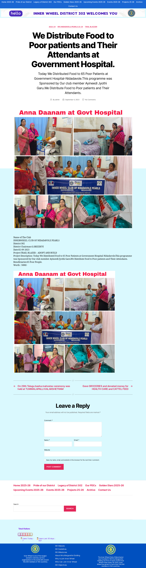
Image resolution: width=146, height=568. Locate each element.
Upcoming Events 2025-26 (94, 2)
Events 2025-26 (113, 2)
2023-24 (52, 27)
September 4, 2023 (72, 100)
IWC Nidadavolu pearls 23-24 (70, 27)
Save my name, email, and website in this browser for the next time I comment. (72, 460)
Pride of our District (24, 2)
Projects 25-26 (128, 2)
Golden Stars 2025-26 (73, 2)
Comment (48, 420)
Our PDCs (58, 2)
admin (57, 100)
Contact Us (73, 6)
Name (47, 440)
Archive (139, 2)
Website (47, 450)
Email (76, 440)
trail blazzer (91, 27)
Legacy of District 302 (43, 2)
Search (15, 504)
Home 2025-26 (8, 2)
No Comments (90, 100)
